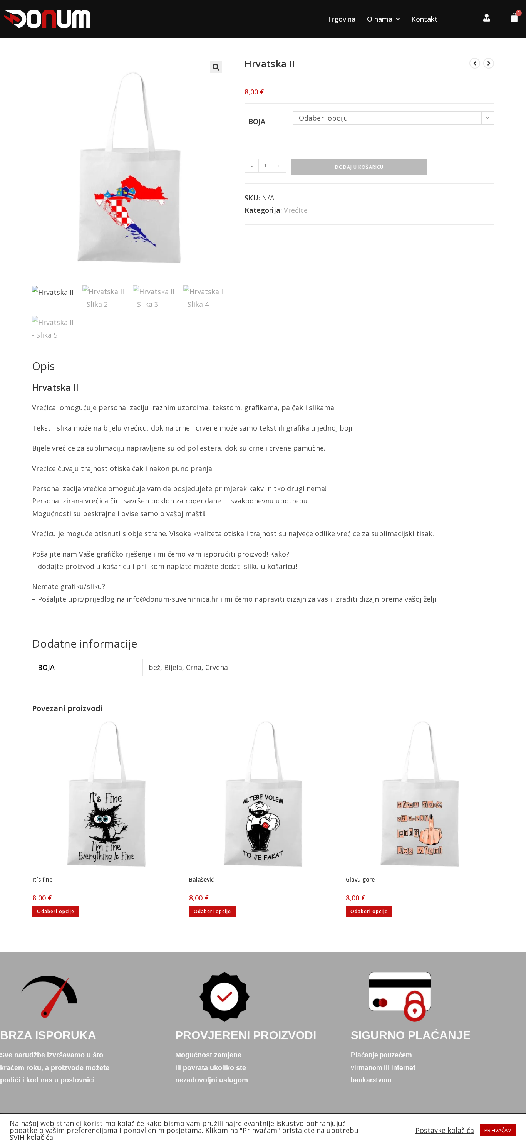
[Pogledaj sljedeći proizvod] (488, 63)
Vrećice (296, 210)
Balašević (201, 879)
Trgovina (341, 19)
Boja (256, 121)
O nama (379, 19)
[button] (216, 67)
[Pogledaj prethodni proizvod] (474, 63)
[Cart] (511, 19)
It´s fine (42, 879)
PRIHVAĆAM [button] (498, 1130)
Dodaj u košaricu (359, 167)
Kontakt (424, 19)
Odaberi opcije (55, 911)
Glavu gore (360, 879)
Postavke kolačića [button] (444, 1130)
